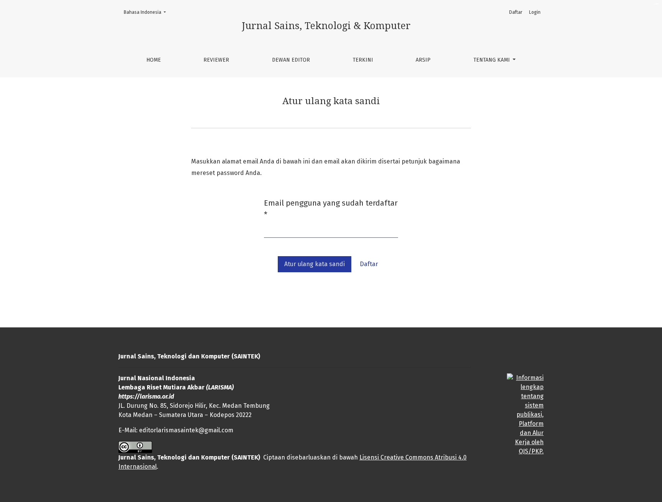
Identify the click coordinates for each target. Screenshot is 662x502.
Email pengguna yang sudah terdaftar (331, 208)
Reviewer (216, 60)
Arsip (423, 60)
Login (535, 12)
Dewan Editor (291, 60)
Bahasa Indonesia (147, 12)
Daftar (515, 12)
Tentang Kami (492, 60)
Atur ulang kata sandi (314, 264)
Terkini (363, 60)
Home (153, 60)
